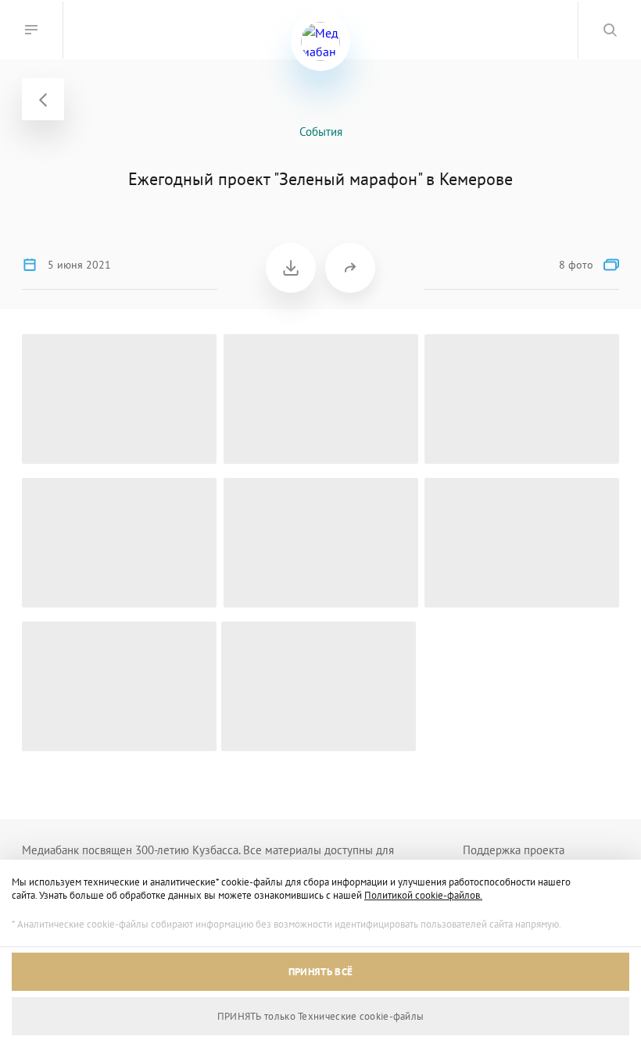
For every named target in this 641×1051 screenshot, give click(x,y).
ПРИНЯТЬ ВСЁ (320, 971)
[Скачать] (291, 268)
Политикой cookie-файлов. (423, 895)
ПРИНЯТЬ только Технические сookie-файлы (320, 1016)
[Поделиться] (350, 268)
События (320, 131)
